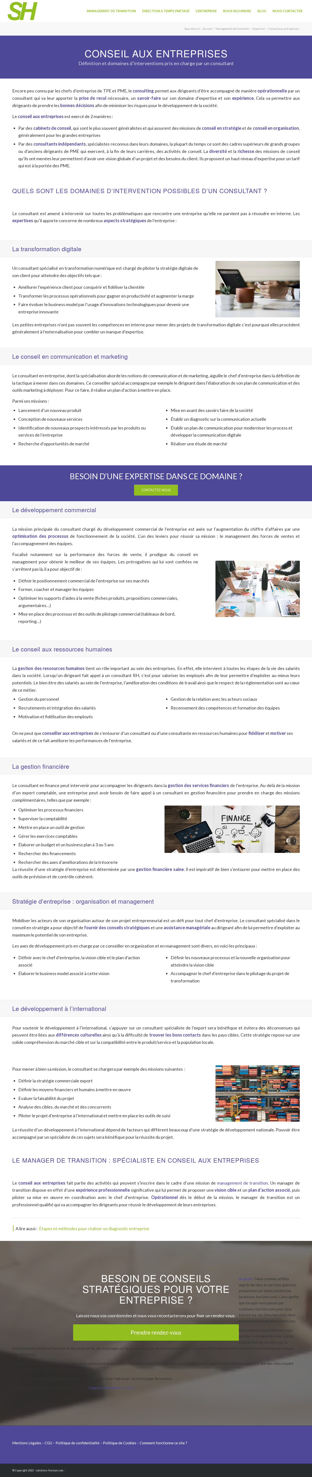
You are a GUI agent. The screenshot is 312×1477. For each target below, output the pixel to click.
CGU (48, 1443)
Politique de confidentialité (77, 1443)
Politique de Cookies (119, 1443)
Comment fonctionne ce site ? (112, 1388)
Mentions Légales (26, 1443)
